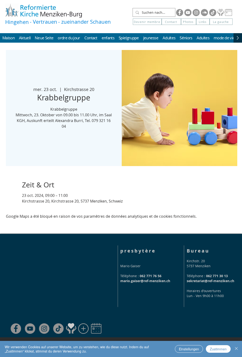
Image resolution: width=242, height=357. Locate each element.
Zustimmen (218, 349)
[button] (221, 21)
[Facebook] (179, 12)
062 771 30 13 (217, 276)
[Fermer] (236, 349)
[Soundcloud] (204, 12)
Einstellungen (189, 349)
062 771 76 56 (150, 276)
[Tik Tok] (212, 12)
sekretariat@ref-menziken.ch (210, 281)
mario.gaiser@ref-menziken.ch (145, 281)
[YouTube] (187, 12)
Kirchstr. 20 (196, 261)
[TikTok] (58, 328)
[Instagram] (196, 12)
